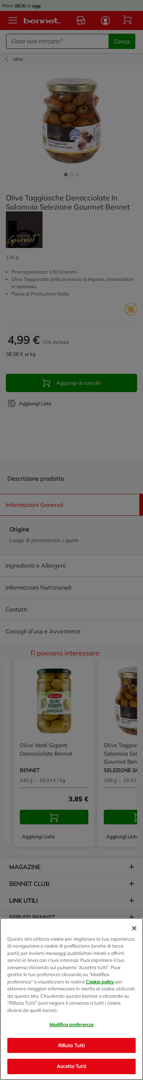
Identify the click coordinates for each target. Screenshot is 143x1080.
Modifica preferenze (72, 1024)
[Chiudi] (134, 928)
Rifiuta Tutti (71, 1045)
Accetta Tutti (71, 1066)
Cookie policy (100, 982)
